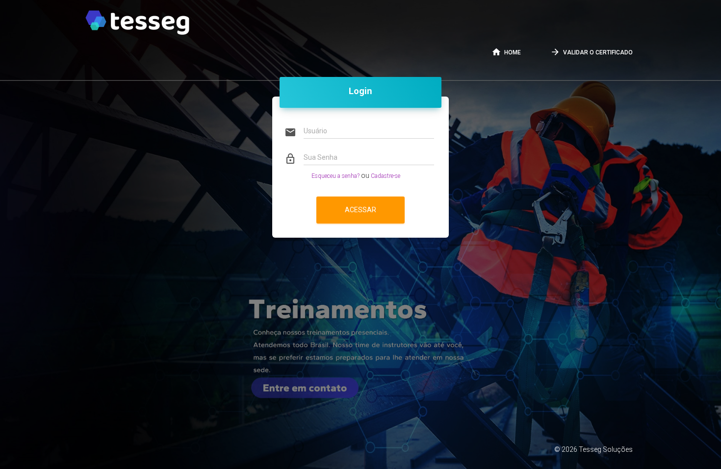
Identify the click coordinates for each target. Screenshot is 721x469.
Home (506, 52)
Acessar (360, 210)
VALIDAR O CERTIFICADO (591, 52)
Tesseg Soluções (606, 449)
